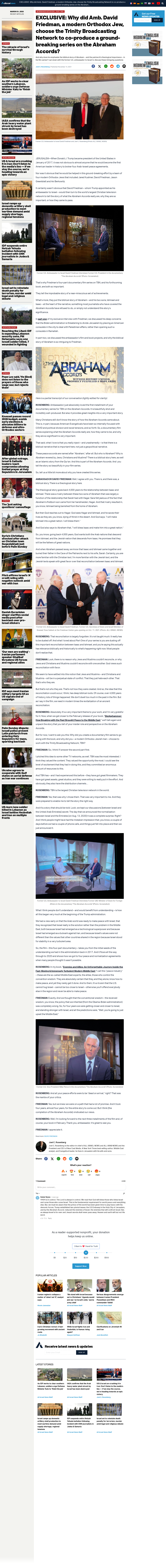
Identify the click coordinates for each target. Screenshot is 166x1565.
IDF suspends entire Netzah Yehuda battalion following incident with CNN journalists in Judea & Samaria (15, 252)
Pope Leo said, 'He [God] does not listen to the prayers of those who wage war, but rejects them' (17, 382)
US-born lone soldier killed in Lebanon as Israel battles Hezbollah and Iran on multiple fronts (17, 812)
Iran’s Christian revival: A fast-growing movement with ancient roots (51, 1329)
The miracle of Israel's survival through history (15, 49)
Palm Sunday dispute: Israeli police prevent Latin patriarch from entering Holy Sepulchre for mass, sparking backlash (15, 734)
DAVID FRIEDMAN (50, 1136)
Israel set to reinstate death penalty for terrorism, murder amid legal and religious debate (16, 293)
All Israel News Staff (74, 1305)
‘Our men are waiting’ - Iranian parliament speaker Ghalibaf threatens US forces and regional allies (16, 657)
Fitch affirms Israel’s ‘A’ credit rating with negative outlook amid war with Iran (16, 579)
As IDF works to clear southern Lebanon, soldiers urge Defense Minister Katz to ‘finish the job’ (16, 86)
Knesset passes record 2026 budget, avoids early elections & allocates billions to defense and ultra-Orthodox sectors (16, 423)
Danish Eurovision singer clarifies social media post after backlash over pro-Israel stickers (15, 617)
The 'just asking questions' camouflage (16, 506)
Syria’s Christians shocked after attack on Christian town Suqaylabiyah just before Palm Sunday (15, 541)
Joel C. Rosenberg (43, 67)
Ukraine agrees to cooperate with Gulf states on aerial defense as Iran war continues (17, 774)
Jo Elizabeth (42, 1335)
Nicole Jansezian (43, 1305)
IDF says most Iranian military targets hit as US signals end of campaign (15, 695)
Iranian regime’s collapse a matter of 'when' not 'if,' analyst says (50, 1297)
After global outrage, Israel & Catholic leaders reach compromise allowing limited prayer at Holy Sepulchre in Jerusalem (17, 465)
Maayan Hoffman (73, 1335)
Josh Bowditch (102, 1335)
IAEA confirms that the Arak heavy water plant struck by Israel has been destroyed (16, 124)
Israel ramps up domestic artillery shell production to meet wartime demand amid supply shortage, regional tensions (16, 210)
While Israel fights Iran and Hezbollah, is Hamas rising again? (78, 1329)
